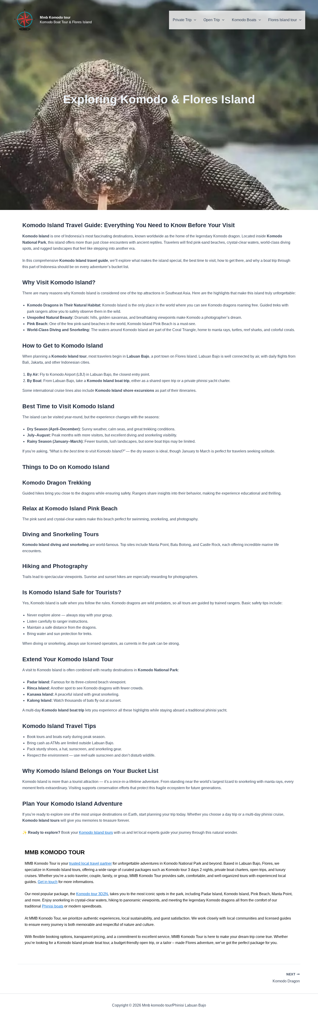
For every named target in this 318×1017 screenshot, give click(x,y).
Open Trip (211, 20)
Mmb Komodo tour (55, 17)
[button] (194, 20)
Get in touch (48, 882)
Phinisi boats (52, 906)
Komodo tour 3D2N (92, 894)
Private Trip (182, 20)
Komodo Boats (244, 20)
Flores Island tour (282, 20)
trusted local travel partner (90, 863)
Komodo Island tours (96, 832)
